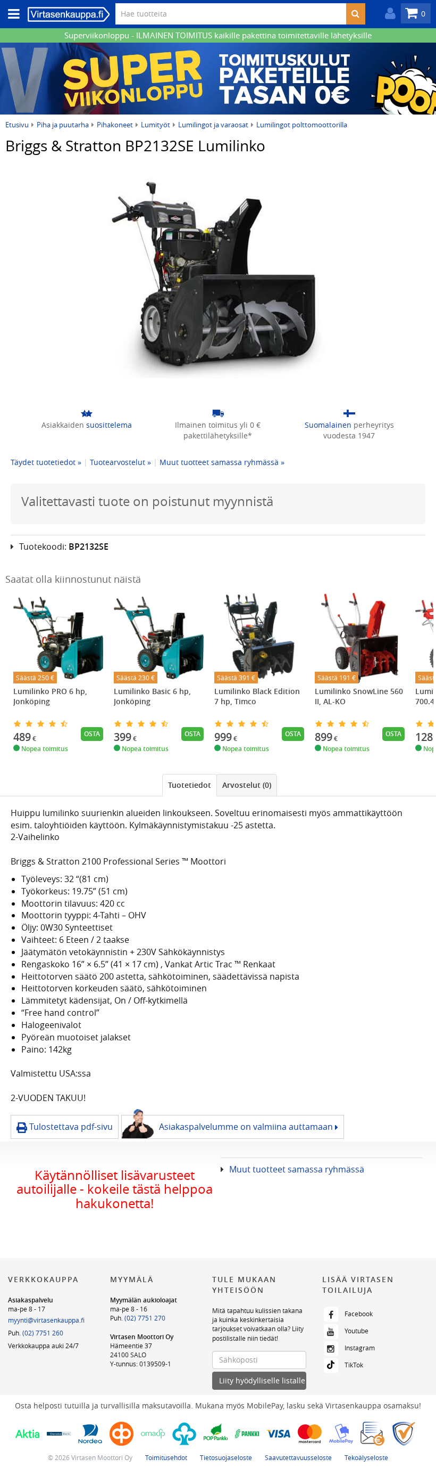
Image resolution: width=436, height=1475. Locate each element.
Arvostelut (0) (246, 785)
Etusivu (17, 124)
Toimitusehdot (166, 1457)
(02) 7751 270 (144, 1318)
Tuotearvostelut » (120, 462)
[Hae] (355, 14)
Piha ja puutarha (63, 124)
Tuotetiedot (189, 785)
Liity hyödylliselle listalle (262, 1380)
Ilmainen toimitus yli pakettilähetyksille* (218, 430)
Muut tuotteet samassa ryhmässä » (222, 462)
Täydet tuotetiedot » (46, 462)
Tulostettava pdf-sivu (70, 1126)
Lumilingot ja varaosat (213, 124)
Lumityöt (155, 124)
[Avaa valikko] (10, 14)
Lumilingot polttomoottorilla (301, 124)
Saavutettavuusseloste (298, 1457)
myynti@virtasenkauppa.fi (46, 1320)
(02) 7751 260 (42, 1333)
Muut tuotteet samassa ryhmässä (296, 1169)
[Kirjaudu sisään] (387, 14)
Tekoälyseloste (366, 1457)
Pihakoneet (115, 124)
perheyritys (349, 430)
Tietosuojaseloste (226, 1457)
